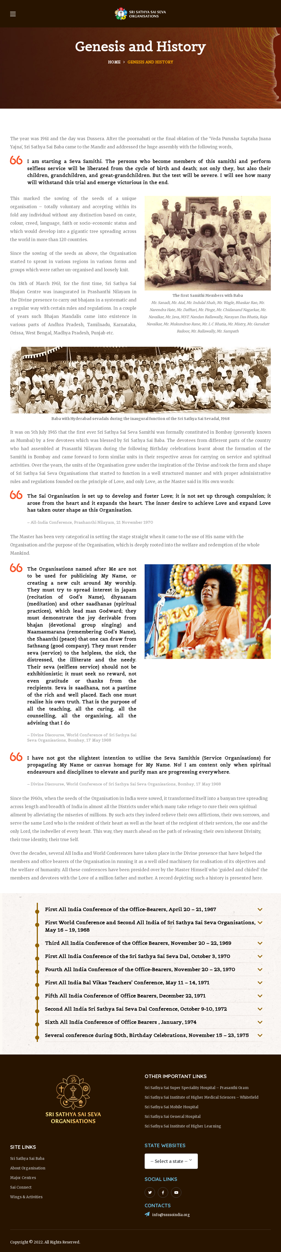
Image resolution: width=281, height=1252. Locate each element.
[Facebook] (163, 1192)
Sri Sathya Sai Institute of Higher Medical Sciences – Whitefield (201, 1097)
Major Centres (23, 1177)
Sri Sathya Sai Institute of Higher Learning (183, 1126)
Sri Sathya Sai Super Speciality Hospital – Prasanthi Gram (197, 1087)
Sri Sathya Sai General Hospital (173, 1116)
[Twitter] (150, 1192)
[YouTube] (176, 1192)
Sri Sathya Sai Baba (27, 1158)
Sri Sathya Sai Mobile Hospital (171, 1107)
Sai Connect (21, 1187)
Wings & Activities (26, 1197)
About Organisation (27, 1168)
